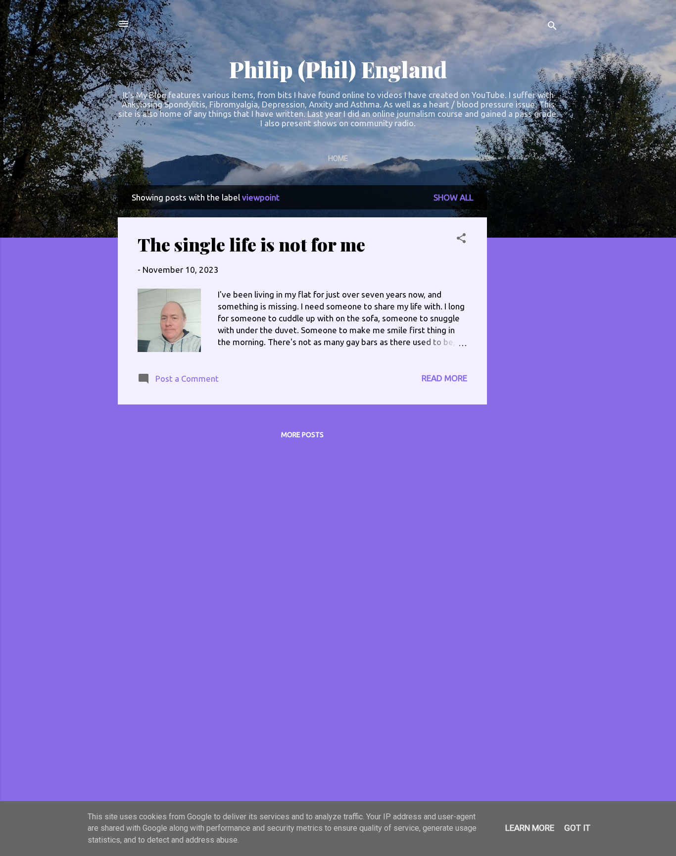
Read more (444, 378)
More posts (302, 435)
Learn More (529, 828)
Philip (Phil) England (338, 69)
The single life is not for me (251, 244)
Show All (453, 197)
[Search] (552, 27)
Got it (577, 828)
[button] (461, 239)
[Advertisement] (526, 333)
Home (338, 158)
